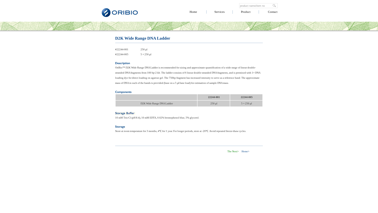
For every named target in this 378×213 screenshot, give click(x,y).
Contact (272, 11)
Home (193, 11)
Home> (245, 151)
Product (245, 11)
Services (219, 11)
